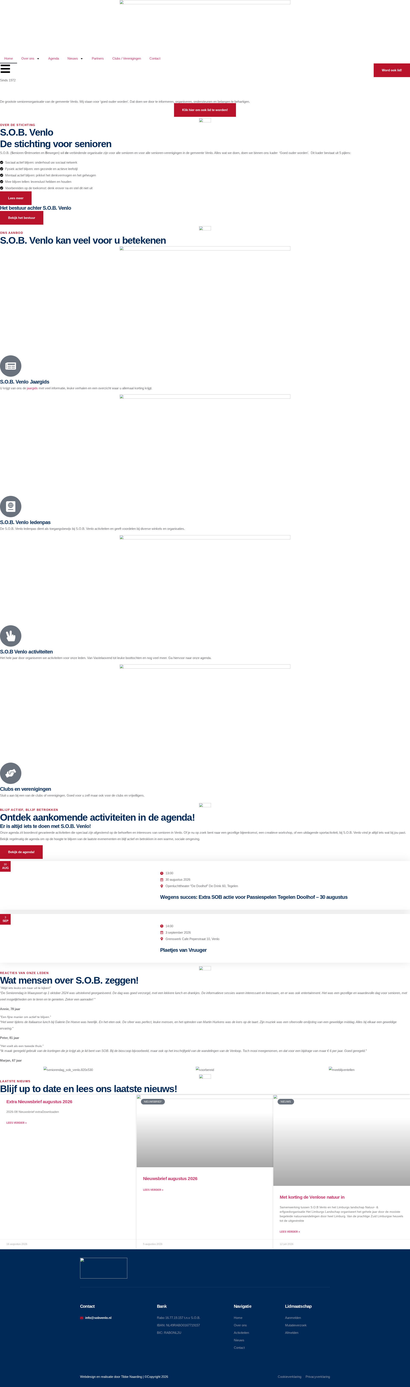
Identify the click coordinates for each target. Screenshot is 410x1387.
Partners (98, 58)
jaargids (32, 388)
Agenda (53, 58)
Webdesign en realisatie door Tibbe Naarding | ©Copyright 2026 (124, 1376)
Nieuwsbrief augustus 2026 (170, 1178)
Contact (154, 58)
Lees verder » (16, 1122)
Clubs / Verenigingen (126, 58)
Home (8, 58)
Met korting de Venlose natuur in (312, 1197)
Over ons (27, 58)
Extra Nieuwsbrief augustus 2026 (39, 1101)
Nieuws (72, 58)
